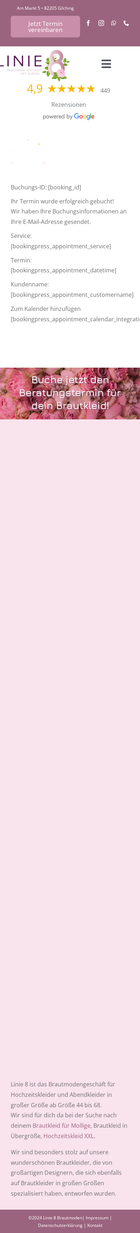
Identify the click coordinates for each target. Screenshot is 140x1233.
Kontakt (94, 1225)
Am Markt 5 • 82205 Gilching (45, 8)
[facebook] (88, 23)
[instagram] (101, 23)
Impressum (97, 1218)
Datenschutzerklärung (60, 1225)
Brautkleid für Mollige (61, 1126)
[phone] (126, 23)
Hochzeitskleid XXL (68, 1136)
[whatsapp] (113, 23)
